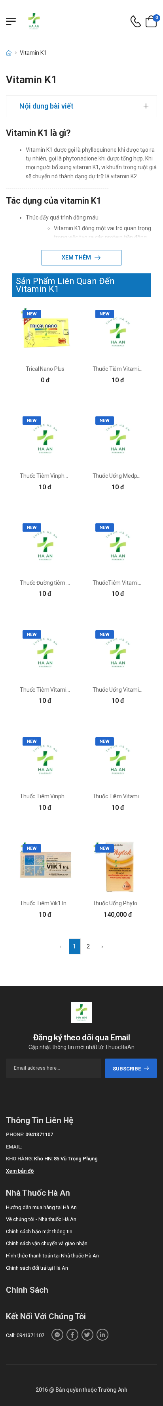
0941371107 (39, 1134)
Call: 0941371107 (25, 1335)
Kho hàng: (19, 1159)
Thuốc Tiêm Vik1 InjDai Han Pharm (62, 903)
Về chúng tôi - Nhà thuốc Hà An (41, 1219)
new (32, 314)
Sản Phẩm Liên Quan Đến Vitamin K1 (65, 285)
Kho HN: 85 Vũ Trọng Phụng (66, 1159)
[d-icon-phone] (136, 21)
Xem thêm (77, 257)
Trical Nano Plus (45, 369)
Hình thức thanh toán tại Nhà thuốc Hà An (52, 1256)
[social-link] (57, 1335)
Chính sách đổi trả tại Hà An (37, 1268)
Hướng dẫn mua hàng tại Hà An (41, 1207)
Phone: (15, 1134)
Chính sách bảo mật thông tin (39, 1231)
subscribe (127, 1069)
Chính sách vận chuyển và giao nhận (46, 1243)
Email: (14, 1147)
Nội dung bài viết (46, 106)
